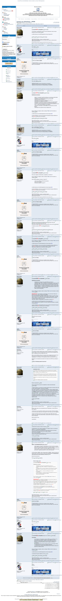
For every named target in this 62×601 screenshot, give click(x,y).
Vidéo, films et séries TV (39, 579)
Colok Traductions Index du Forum (29, 579)
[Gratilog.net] (8, 75)
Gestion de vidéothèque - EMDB (26, 21)
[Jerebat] (7, 73)
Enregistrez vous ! (5, 51)
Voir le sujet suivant (56, 581)
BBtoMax (33, 591)
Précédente (23, 22)
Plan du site (22, 0)
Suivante (30, 22)
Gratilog (33, 291)
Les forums (37, 0)
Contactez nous (35, 594)
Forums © (58, 593)
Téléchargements (41, 0)
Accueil (19, 0)
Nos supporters (9, 81)
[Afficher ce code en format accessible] (8, 44)
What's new (50, 176)
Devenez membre (32, 0)
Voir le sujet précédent (56, 22)
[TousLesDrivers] (9, 71)
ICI (51, 34)
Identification (26, 0)
